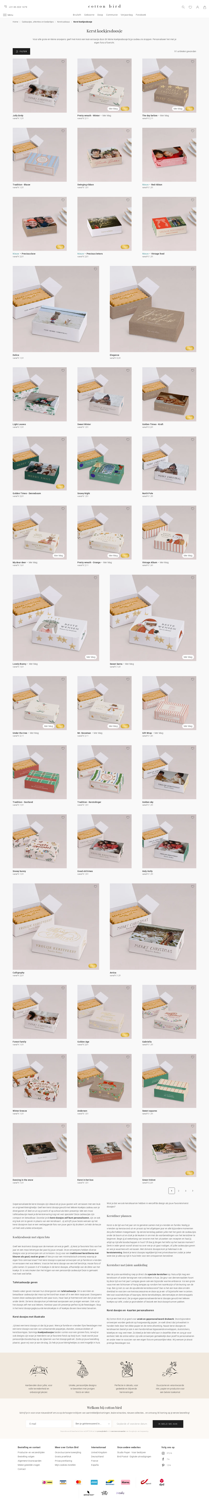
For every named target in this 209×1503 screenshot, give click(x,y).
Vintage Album (149, 562)
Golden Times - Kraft (152, 424)
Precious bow (28, 253)
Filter (23, 51)
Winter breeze (20, 1111)
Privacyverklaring (63, 1461)
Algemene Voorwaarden (29, 1461)
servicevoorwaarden (118, 1431)
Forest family (19, 1042)
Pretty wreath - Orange (89, 562)
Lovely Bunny (19, 664)
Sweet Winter (84, 424)
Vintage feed (157, 253)
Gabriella (147, 1042)
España (95, 1465)
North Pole (147, 493)
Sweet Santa (116, 664)
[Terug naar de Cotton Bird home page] (104, 10)
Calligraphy (18, 972)
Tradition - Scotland (23, 802)
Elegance (114, 355)
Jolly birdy (18, 115)
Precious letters (95, 253)
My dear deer (19, 562)
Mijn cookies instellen (65, 1465)
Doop (100, 15)
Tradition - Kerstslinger (89, 802)
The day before (150, 115)
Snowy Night (83, 493)
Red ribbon (156, 184)
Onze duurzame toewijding (68, 1452)
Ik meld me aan (167, 1424)
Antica (113, 972)
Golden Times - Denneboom (27, 493)
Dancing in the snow (23, 1180)
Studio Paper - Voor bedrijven (131, 1452)
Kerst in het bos (85, 1180)
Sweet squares (149, 1111)
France (94, 1461)
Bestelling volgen (26, 1456)
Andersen (82, 1111)
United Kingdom (99, 1452)
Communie (112, 15)
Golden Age (83, 1042)
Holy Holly (147, 871)
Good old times (85, 871)
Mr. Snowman (84, 733)
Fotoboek (141, 15)
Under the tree (20, 733)
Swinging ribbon (85, 184)
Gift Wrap (147, 733)
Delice (16, 355)
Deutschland (97, 1456)
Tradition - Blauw (21, 184)
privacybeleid (102, 1431)
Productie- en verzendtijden (31, 1452)
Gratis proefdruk (63, 1456)
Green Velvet (149, 1180)
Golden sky (147, 802)
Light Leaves (19, 424)
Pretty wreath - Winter (88, 115)
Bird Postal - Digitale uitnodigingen (134, 1456)
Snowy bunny (19, 871)
